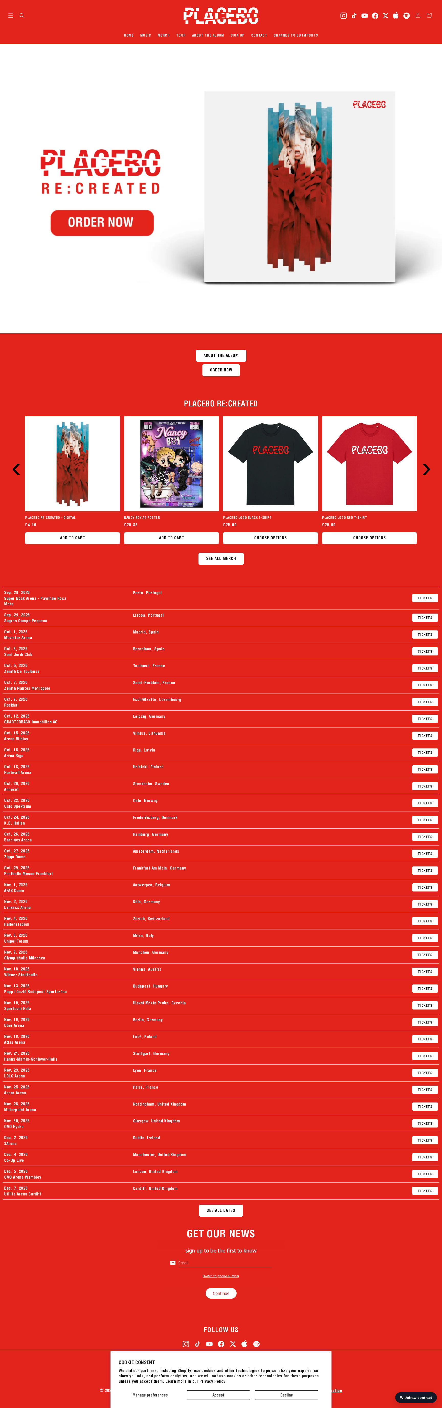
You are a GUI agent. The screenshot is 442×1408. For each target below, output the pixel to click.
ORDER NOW (221, 370)
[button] (10, 15)
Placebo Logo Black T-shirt (247, 517)
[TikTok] (354, 15)
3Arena (10, 1143)
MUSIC (145, 35)
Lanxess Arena (17, 907)
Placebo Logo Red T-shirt (344, 517)
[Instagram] (343, 15)
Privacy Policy (212, 1381)
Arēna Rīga (14, 755)
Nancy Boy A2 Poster (142, 517)
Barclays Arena (18, 839)
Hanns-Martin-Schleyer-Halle (31, 1059)
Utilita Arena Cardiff (23, 1193)
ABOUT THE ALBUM (208, 35)
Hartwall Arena (17, 772)
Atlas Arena (14, 1042)
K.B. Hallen (14, 823)
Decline (286, 1395)
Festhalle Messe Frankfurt (28, 873)
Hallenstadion (16, 924)
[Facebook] (375, 15)
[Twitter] (385, 15)
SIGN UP (238, 35)
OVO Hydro (14, 1126)
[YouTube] (364, 15)
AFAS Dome (14, 890)
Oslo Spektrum (17, 806)
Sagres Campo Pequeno (25, 620)
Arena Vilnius (16, 738)
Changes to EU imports (296, 35)
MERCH (164, 35)
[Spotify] (406, 15)
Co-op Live (14, 1160)
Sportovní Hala (17, 1008)
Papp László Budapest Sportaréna (35, 991)
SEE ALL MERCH (221, 558)
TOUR (181, 35)
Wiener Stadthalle (20, 974)
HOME (129, 35)
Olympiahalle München (24, 957)
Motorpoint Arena (20, 1109)
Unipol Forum (16, 941)
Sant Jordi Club (18, 654)
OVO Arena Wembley (22, 1177)
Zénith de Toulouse (22, 671)
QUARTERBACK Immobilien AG (31, 721)
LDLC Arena (14, 1075)
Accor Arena (15, 1092)
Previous (14, 455)
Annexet (11, 789)
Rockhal (11, 705)
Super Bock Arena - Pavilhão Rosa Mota (35, 601)
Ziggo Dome (15, 856)
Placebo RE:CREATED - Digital (50, 517)
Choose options (270, 537)
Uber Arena (14, 1025)
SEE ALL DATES (221, 1210)
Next (424, 455)
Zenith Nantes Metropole (27, 688)
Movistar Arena (18, 637)
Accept (218, 1395)
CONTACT (259, 35)
